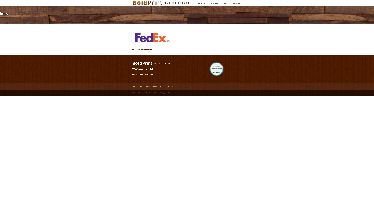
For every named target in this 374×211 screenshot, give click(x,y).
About (225, 3)
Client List (161, 86)
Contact (236, 3)
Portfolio (214, 3)
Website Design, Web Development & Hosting (156, 92)
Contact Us (135, 86)
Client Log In (170, 86)
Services (201, 3)
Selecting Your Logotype (142, 49)
